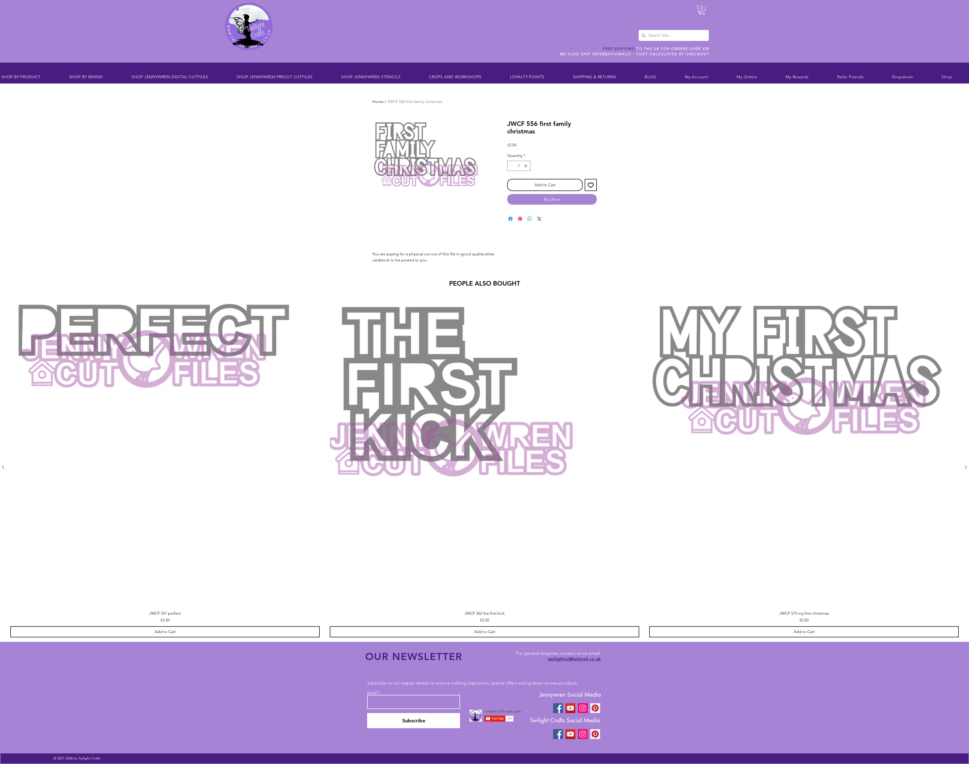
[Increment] (526, 166)
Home (378, 101)
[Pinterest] (595, 708)
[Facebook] (558, 708)
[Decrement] (511, 166)
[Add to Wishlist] (591, 185)
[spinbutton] (519, 166)
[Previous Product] (3, 467)
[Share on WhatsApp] (530, 219)
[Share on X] (539, 219)
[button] (701, 10)
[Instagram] (583, 708)
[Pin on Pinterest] (520, 219)
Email (372, 693)
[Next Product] (966, 467)
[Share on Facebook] (510, 219)
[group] (484, 467)
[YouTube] (570, 708)
